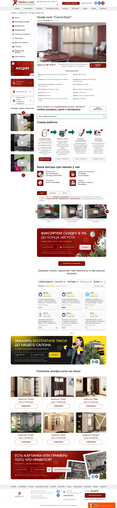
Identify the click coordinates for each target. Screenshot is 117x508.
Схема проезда (68, 495)
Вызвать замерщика (63, 159)
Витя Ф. (92, 313)
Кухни (17, 17)
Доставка (53, 193)
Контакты (103, 8)
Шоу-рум (65, 8)
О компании (28, 8)
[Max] (99, 3)
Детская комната (21, 42)
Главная (17, 8)
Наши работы (20, 56)
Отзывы (93, 8)
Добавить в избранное (70, 499)
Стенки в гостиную (22, 34)
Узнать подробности (98, 108)
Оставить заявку (45, 159)
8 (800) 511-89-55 (86, 3)
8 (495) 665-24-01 (86, 1)
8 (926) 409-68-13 (86, 5)
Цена (42, 193)
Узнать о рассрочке (80, 159)
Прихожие (19, 38)
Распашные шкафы (22, 22)
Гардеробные (20, 30)
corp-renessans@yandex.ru (95, 499)
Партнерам (87, 486)
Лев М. (92, 292)
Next (23, 175)
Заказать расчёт (98, 65)
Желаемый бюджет (69, 247)
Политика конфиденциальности (49, 505)
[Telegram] (96, 3)
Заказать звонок (71, 3)
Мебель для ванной (19, 51)
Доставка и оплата (52, 8)
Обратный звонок (95, 495)
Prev (23, 113)
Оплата (64, 193)
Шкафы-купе (22, 13)
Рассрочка (75, 8)
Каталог (39, 8)
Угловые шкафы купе (36, 13)
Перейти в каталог (98, 159)
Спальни (18, 46)
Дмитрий (69, 292)
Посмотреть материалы (71, 263)
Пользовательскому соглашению (65, 253)
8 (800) (91, 491)
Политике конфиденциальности (50, 253)
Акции (85, 8)
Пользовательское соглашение (68, 505)
